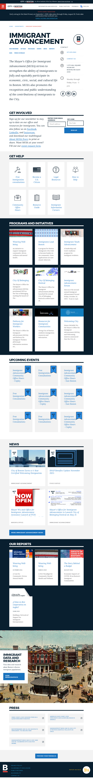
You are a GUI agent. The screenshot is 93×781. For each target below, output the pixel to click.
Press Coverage (19, 53)
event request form (31, 146)
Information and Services (47, 6)
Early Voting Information (46, 18)
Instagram (29, 132)
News (45, 48)
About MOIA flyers (18, 139)
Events (39, 48)
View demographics (11, 676)
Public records (17, 770)
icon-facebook (63, 93)
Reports (51, 48)
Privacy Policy (16, 765)
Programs (31, 48)
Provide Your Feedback (46, 756)
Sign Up (74, 130)
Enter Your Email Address (55, 119)
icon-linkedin (73, 93)
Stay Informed (13, 48)
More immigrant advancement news (27, 532)
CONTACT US (71, 59)
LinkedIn (13, 132)
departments (19, 26)
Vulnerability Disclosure (20, 768)
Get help (23, 48)
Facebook (31, 129)
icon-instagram (68, 93)
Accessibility (16, 773)
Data (10, 53)
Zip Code (70, 119)
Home (11, 26)
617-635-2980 (71, 52)
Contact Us (15, 775)
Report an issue (75, 769)
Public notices (64, 6)
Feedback (75, 6)
